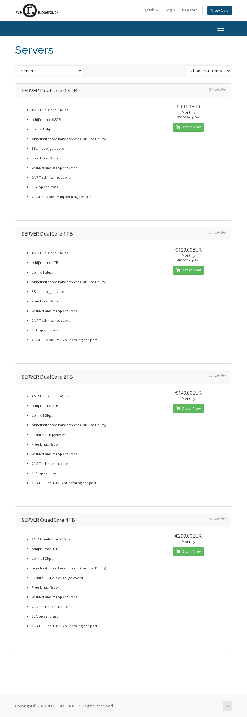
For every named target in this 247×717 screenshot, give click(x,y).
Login (170, 10)
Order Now (190, 127)
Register (189, 10)
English (148, 10)
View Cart (219, 10)
